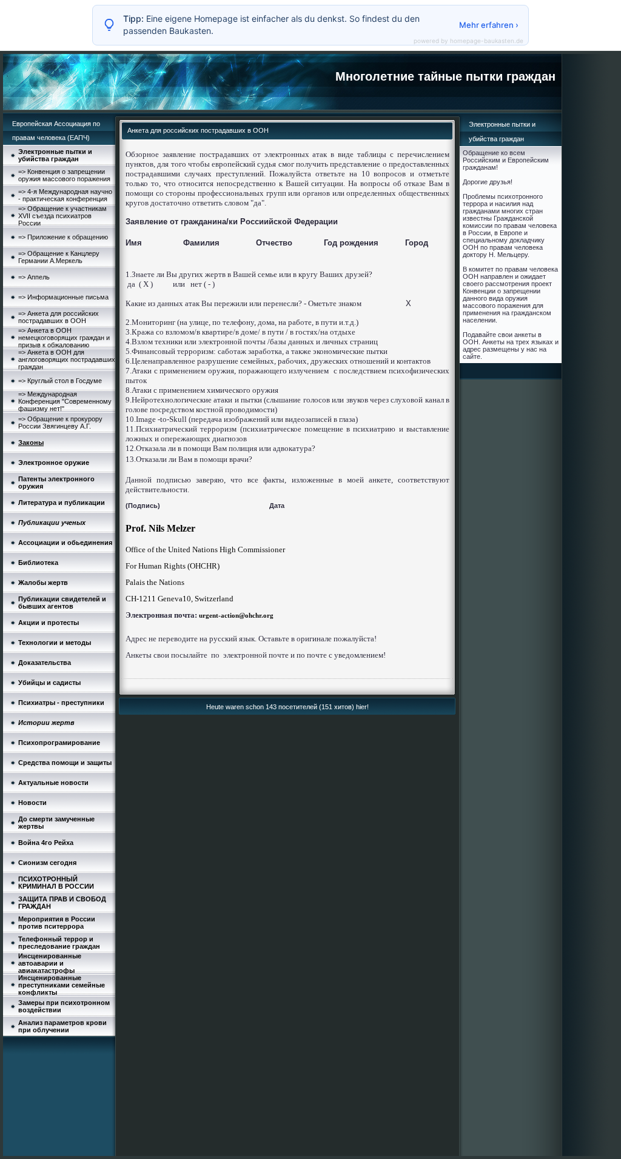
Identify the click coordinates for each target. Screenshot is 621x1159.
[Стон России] (198, 615)
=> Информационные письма (63, 297)
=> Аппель (34, 277)
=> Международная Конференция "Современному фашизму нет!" (65, 401)
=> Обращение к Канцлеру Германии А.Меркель (58, 257)
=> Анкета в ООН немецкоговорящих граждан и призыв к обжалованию (64, 338)
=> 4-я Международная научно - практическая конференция (65, 195)
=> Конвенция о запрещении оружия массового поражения (64, 175)
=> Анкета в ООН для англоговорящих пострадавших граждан (66, 359)
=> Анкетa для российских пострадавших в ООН (58, 317)
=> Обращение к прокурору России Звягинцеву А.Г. (60, 422)
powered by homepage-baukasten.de (468, 41)
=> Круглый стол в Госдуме (60, 380)
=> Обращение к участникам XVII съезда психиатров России (62, 216)
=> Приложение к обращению (63, 237)
